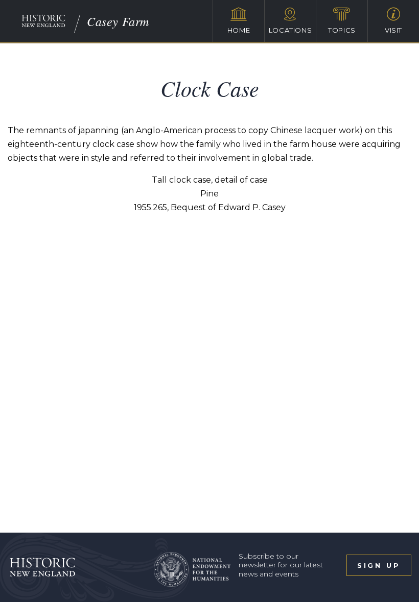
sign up (379, 565)
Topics (342, 30)
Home (238, 30)
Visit (393, 30)
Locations (290, 30)
